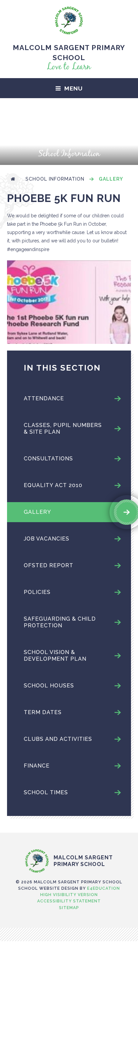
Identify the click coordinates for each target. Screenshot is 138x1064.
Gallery (111, 179)
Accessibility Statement (69, 901)
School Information (54, 179)
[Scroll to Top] (69, 835)
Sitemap (69, 907)
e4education (103, 888)
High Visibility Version (69, 894)
